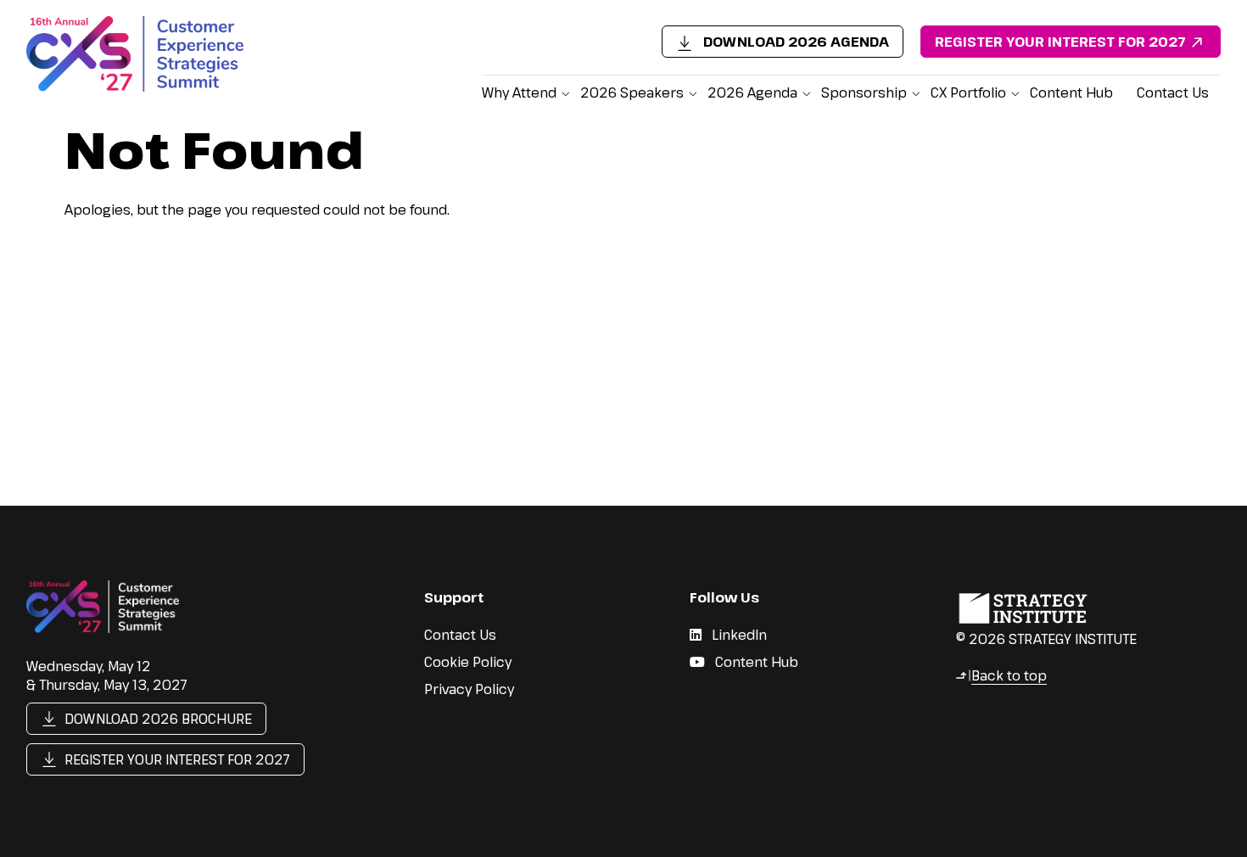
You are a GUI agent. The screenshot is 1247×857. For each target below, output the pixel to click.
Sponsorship (864, 92)
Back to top (1001, 675)
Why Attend (519, 92)
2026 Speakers (632, 92)
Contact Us (1173, 92)
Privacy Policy (469, 689)
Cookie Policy (468, 662)
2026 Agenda (752, 92)
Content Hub (1071, 92)
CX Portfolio (968, 92)
